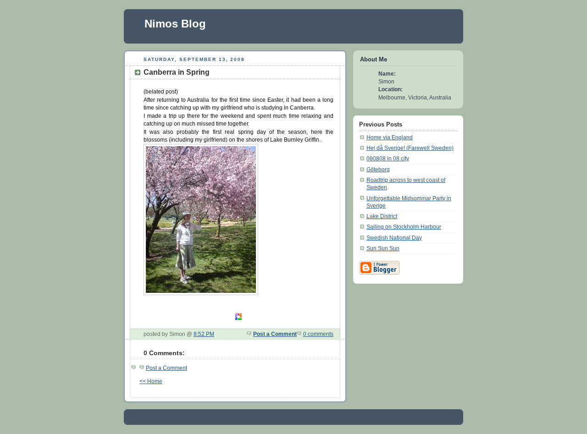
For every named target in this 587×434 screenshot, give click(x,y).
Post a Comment (275, 334)
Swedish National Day (394, 238)
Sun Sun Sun (382, 248)
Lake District (381, 216)
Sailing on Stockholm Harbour (403, 227)
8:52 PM (204, 334)
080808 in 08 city (387, 158)
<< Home (150, 381)
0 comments (318, 334)
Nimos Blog (175, 23)
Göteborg (378, 169)
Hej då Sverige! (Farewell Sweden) (410, 148)
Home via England (389, 137)
